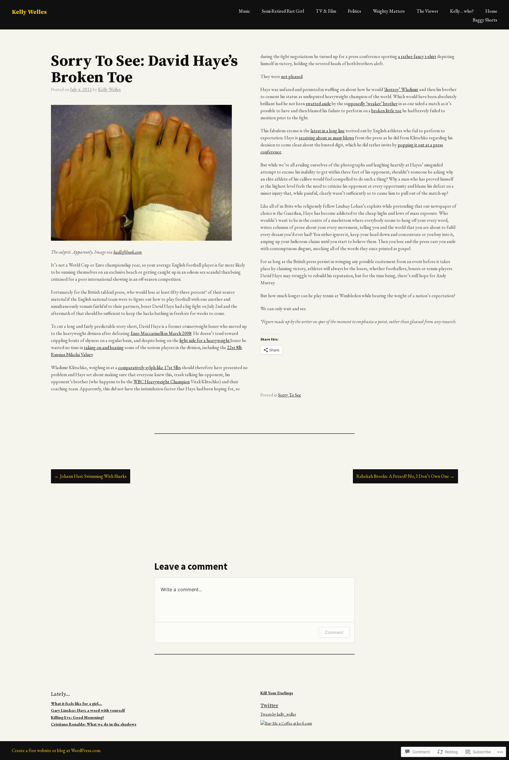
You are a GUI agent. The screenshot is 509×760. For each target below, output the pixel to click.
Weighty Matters (389, 11)
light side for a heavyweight (205, 340)
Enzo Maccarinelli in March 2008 (160, 333)
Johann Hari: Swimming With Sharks (90, 476)
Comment (334, 632)
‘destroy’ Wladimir (401, 89)
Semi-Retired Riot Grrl (283, 11)
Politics (354, 11)
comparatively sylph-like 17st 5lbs (149, 367)
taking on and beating (104, 347)
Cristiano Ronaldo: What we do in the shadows (93, 724)
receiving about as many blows (326, 138)
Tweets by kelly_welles (278, 714)
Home (491, 11)
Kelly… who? (462, 11)
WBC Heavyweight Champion (161, 382)
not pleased (292, 76)
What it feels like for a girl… (76, 703)
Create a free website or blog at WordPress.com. (56, 750)
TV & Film (326, 11)
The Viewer (427, 11)
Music (244, 11)
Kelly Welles (29, 12)
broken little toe (386, 111)
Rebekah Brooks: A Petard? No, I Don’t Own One (405, 476)
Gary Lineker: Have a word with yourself (88, 710)
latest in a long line (327, 131)
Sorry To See (289, 395)
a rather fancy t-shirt (417, 56)
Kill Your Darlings (276, 692)
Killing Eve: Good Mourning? (77, 717)
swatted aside (318, 103)
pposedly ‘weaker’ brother (373, 103)
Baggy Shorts (485, 20)
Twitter (269, 705)
